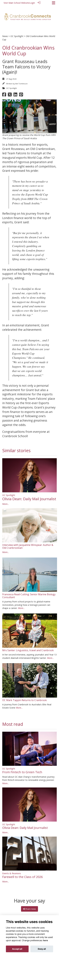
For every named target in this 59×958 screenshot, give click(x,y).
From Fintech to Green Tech (22, 772)
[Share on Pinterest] (21, 95)
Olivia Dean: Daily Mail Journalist (29, 498)
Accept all (17, 949)
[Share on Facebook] (4, 95)
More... (5, 503)
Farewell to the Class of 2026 (22, 877)
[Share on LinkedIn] (15, 95)
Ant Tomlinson (21, 83)
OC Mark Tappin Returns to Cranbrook (24, 700)
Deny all (42, 949)
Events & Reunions (11, 873)
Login (32, 2)
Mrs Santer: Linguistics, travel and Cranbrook (28, 650)
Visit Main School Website (16, 2)
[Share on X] (10, 95)
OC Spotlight (16, 36)
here (45, 940)
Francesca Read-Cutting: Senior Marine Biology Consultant (29, 596)
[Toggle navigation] (53, 2)
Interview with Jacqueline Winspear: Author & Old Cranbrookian (27, 546)
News (5, 36)
